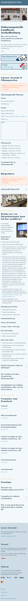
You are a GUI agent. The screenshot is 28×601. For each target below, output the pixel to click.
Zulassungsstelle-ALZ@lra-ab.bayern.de (16, 116)
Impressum (3, 589)
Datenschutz (3, 595)
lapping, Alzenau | (5, 21)
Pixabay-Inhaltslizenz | (14, 21)
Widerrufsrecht (4, 592)
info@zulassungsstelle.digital (8, 536)
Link (7, 119)
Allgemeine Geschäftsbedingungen (8, 598)
